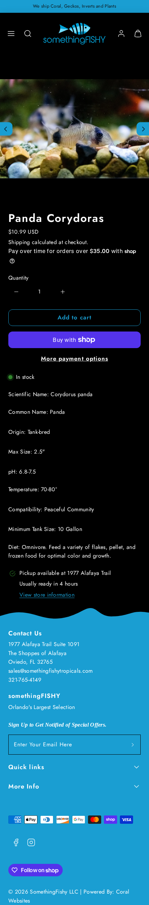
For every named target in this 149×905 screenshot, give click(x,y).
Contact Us (25, 633)
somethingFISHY (34, 695)
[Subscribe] (132, 745)
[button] (11, 33)
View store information (46, 595)
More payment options (74, 358)
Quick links (26, 767)
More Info (23, 786)
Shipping (19, 242)
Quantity (18, 278)
